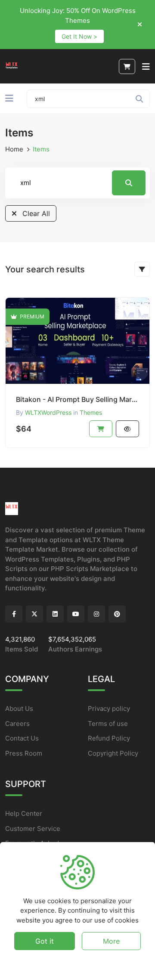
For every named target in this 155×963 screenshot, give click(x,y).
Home (14, 149)
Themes (91, 412)
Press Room (23, 753)
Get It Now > (79, 36)
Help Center (23, 813)
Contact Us (22, 738)
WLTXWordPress (48, 412)
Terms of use (108, 723)
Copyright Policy (113, 753)
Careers (17, 723)
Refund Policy (109, 738)
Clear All (35, 213)
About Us (19, 708)
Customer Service (32, 828)
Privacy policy (109, 708)
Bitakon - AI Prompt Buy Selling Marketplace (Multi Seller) (77, 399)
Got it (44, 941)
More (111, 941)
